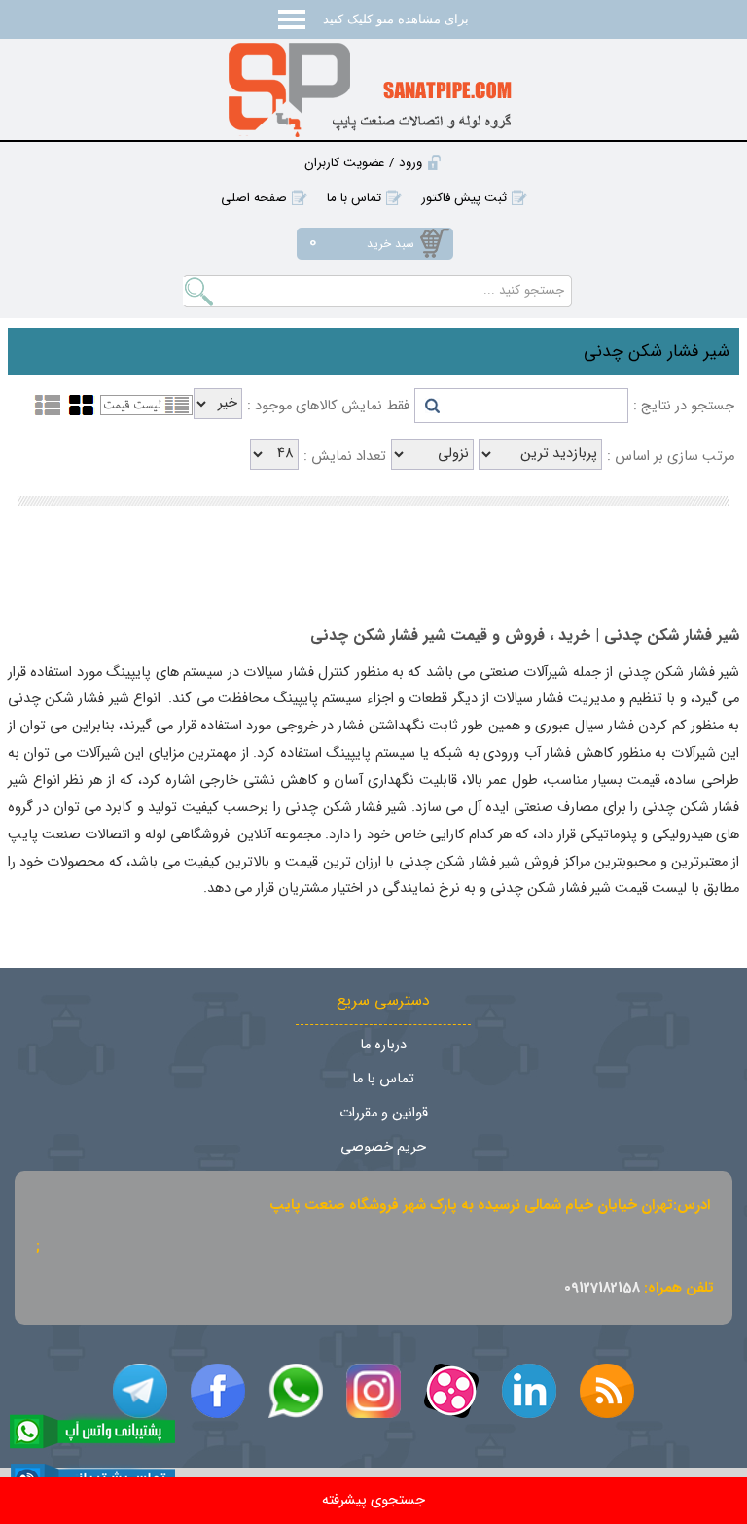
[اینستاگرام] (373, 1391)
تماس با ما (354, 198)
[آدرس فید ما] (607, 1391)
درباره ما (383, 1045)
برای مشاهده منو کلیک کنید (394, 19)
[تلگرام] (140, 1391)
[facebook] (218, 1391)
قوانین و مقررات (383, 1113)
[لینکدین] (529, 1391)
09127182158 (602, 1288)
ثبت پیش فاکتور (464, 198)
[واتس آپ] (295, 1391)
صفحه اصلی (254, 198)
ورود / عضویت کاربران (363, 163)
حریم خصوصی (383, 1147)
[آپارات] (451, 1391)
